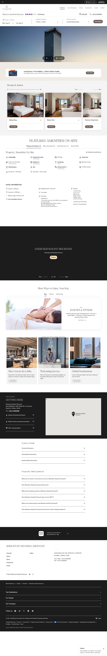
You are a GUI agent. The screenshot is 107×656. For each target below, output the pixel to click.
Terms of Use (26, 622)
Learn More (81, 320)
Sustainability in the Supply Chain (87, 622)
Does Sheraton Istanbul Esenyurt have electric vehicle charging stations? (43, 509)
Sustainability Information (29, 460)
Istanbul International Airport (16, 415)
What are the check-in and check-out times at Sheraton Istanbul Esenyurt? (44, 479)
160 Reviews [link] (41, 14)
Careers (19, 622)
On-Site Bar (60, 162)
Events (96, 7)
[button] (91, 2)
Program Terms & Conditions (37, 622)
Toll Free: (62, 558)
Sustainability (12, 157)
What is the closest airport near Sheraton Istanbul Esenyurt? (40, 503)
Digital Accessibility (73, 622)
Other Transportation (14, 428)
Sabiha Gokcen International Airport (19, 421)
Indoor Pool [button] (85, 157)
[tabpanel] (53, 253)
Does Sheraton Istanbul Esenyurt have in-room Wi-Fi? (38, 497)
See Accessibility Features (15, 199)
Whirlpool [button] (35, 162)
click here (97, 652)
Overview (62, 7)
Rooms (8, 556)
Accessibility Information (29, 454)
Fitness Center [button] (61, 167)
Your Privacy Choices (62, 622)
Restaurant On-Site (38, 157)
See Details (90, 72)
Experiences (88, 7)
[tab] (33, 146)
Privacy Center (49, 622)
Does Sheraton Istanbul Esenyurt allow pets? (35, 485)
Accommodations (72, 7)
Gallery (102, 7)
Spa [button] (34, 167)
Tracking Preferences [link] (11, 622)
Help (21, 624)
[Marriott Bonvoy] (101, 2)
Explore (53, 257)
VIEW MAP (84, 14)
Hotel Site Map (15, 624)
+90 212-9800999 (97, 14)
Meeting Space (13, 167)
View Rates (13, 126)
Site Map (8, 624)
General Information (28, 448)
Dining (81, 7)
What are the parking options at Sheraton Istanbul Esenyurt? (40, 491)
